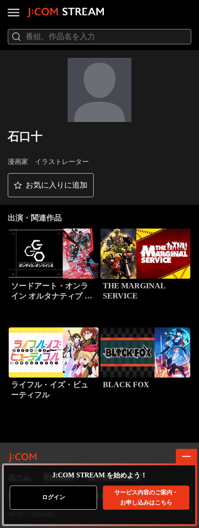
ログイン (53, 497)
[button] (51, 185)
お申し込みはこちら (146, 497)
